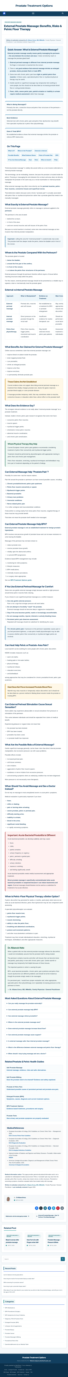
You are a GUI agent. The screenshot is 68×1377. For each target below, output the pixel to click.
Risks (36, 160)
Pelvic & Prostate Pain (46, 155)
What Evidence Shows (29, 155)
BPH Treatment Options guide (21, 580)
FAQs (56, 160)
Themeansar (18, 1367)
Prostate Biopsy (9, 1329)
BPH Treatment (20, 1372)
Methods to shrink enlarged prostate (16, 1216)
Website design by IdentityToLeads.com (40, 1360)
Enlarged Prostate (12, 1369)
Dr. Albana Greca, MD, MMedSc (35, 40)
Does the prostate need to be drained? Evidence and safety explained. (31, 1078)
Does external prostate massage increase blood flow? (27, 1028)
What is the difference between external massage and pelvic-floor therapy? (34, 1047)
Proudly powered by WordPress (13, 1365)
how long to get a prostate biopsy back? (15, 1286)
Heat (30, 160)
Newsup (28, 1365)
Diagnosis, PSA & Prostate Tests (14, 1318)
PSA (31, 1372)
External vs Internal (41, 150)
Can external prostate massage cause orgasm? (24, 1035)
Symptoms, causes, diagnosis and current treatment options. (28, 1098)
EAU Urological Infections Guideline (20, 1150)
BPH (57, 155)
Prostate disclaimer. (11, 1374)
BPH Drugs (6, 1372)
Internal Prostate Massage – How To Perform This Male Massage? (48, 1216)
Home (5, 1369)
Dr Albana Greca (21, 1197)
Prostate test (21, 1369)
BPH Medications (10, 1308)
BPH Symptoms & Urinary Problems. (15, 1315)
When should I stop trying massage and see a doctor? (27, 1054)
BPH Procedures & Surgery (12, 1311)
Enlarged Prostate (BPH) (12, 1322)
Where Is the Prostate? (25, 150)
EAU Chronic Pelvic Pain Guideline (19, 1135)
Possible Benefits (13, 155)
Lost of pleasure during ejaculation (13, 1274)
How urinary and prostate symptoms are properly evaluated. (28, 1117)
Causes (27, 1372)
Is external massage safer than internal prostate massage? (28, 1041)
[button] (63, 13)
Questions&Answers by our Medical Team (16, 1344)
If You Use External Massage (17, 160)
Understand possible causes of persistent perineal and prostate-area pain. (33, 1088)
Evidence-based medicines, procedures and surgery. (25, 1107)
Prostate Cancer (9, 1333)
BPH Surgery (13, 1372)
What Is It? (11, 150)
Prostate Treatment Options (34, 5)
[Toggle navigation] (33, 13)
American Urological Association (19, 1165)
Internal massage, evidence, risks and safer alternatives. (26, 1069)
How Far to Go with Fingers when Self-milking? (33, 1242)
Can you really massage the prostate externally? (25, 1003)
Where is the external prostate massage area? (24, 1022)
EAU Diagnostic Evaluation (17, 1143)
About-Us (20, 1374)
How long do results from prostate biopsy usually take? (19, 1278)
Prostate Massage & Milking (13, 22)
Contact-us (26, 1374)
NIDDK (11, 1157)
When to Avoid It (46, 160)
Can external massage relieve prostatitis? (22, 1016)
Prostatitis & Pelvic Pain (11, 1340)
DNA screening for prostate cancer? (14, 1282)
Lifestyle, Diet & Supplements (13, 1326)
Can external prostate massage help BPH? (23, 1010)
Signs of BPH (29, 1369)
